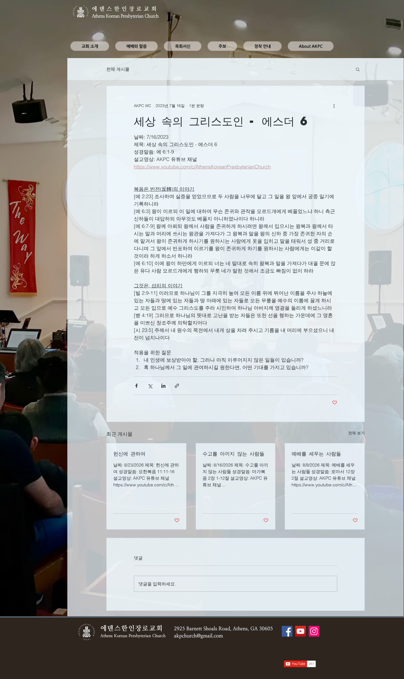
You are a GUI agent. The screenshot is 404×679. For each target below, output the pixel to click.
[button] (357, 69)
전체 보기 (356, 432)
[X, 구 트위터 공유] (150, 385)
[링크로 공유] (176, 385)
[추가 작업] (334, 105)
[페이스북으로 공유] (136, 385)
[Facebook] (287, 631)
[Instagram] (314, 631)
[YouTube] (300, 631)
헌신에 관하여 (129, 453)
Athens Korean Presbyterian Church (125, 16)
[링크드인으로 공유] (163, 385)
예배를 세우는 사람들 (316, 453)
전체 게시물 (117, 69)
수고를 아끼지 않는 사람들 (233, 453)
